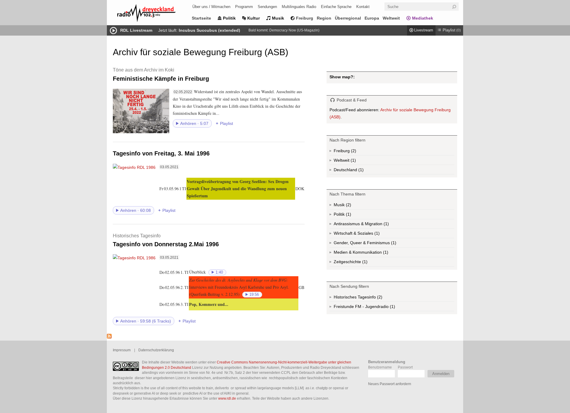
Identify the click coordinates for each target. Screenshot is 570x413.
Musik (278, 18)
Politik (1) (348, 215)
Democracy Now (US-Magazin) (294, 30)
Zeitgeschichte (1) (364, 263)
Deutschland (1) (360, 170)
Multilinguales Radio (299, 6)
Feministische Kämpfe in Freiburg (161, 74)
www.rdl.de (227, 398)
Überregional (348, 18)
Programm (244, 6)
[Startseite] (154, 14)
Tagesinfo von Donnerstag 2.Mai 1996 (166, 240)
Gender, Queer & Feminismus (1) (376, 244)
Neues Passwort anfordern (389, 384)
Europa (372, 18)
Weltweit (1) (353, 161)
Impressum (122, 350)
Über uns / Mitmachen (211, 6)
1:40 (219, 272)
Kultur (253, 18)
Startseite (201, 18)
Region (324, 18)
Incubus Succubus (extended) (209, 30)
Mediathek (422, 18)
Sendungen (267, 6)
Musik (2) (348, 206)
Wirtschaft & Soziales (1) (366, 234)
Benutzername (380, 367)
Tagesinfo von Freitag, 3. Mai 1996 (161, 153)
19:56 (254, 295)
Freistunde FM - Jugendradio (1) (376, 307)
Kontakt (363, 6)
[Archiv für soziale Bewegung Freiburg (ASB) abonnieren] (109, 337)
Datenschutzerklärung (156, 350)
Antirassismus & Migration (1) (374, 225)
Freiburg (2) (353, 151)
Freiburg (304, 18)
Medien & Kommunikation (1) (375, 253)
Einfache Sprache (336, 6)
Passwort (405, 367)
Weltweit (391, 18)
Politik (229, 18)
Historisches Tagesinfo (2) (369, 298)
